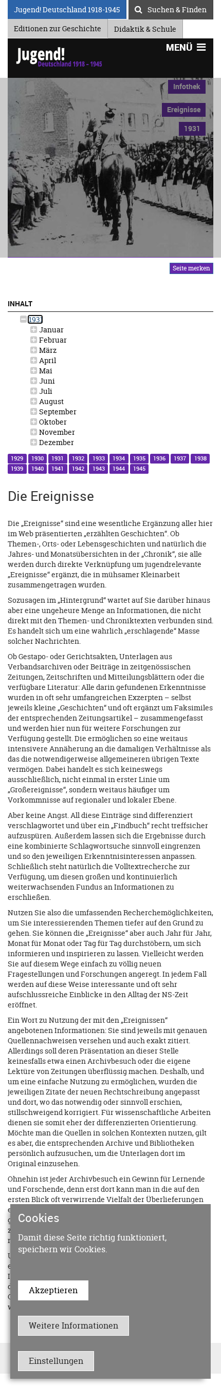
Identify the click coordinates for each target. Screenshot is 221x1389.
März (47, 350)
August (51, 401)
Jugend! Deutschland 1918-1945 (67, 8)
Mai (45, 370)
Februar (52, 340)
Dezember (56, 442)
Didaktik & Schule (145, 27)
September (57, 411)
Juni (46, 381)
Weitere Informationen (73, 1325)
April (47, 360)
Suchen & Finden (177, 8)
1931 (35, 319)
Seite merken (191, 268)
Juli (45, 391)
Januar (51, 329)
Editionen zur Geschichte (57, 27)
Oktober (52, 422)
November (56, 432)
